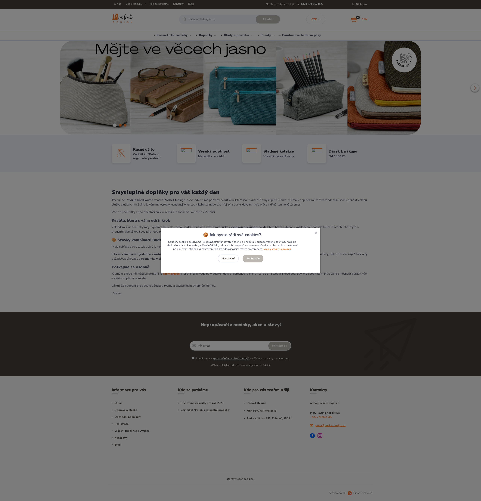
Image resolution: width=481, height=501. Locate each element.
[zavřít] (316, 231)
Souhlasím (253, 258)
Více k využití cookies (277, 249)
